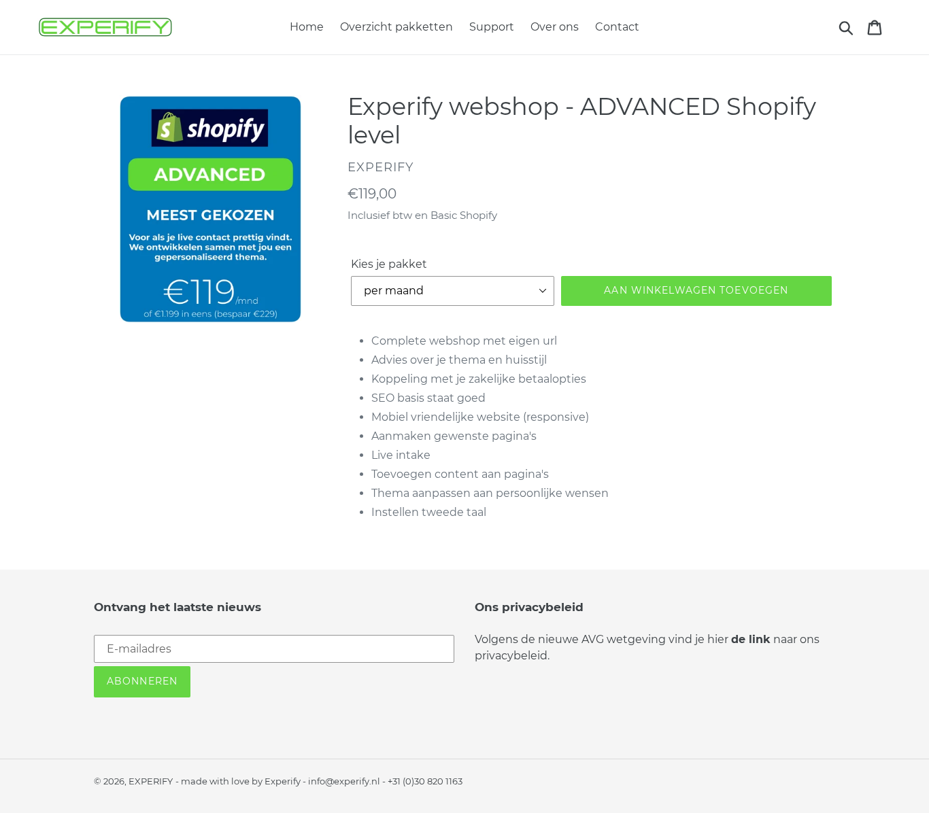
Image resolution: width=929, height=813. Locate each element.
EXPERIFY (151, 781)
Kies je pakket (389, 264)
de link (751, 639)
